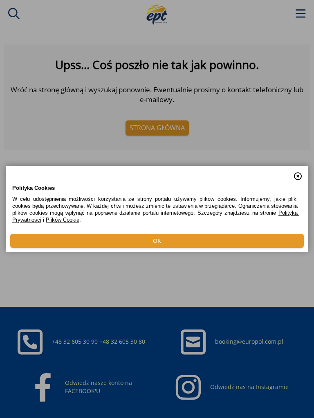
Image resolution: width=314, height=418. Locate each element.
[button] (298, 172)
